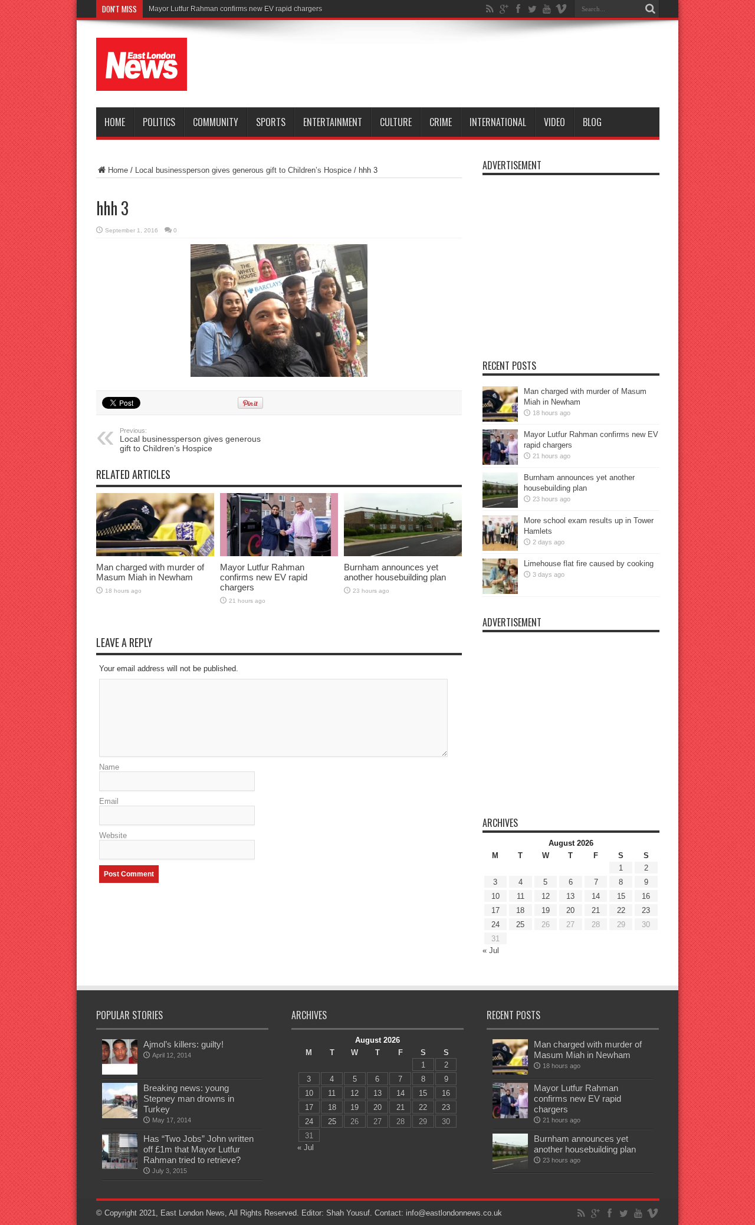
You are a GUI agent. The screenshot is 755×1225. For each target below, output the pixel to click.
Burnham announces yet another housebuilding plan (395, 572)
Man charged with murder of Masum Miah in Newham (150, 572)
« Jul (490, 950)
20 (570, 910)
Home (114, 122)
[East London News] (141, 64)
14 (596, 896)
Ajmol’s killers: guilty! (183, 1044)
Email (109, 801)
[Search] (650, 9)
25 (520, 924)
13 (570, 896)
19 (545, 910)
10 (495, 896)
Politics (159, 122)
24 (495, 924)
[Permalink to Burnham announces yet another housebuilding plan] (403, 524)
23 (646, 910)
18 (520, 910)
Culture (396, 122)
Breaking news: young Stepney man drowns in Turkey (188, 1098)
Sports (270, 122)
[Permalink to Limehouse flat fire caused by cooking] (500, 576)
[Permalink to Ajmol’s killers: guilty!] (119, 1057)
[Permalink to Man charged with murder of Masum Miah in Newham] (155, 524)
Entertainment (332, 122)
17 (495, 910)
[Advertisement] (444, 66)
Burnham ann (170, 9)
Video (554, 122)
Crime (440, 122)
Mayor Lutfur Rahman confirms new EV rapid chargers (263, 577)
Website (113, 835)
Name (109, 767)
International (498, 122)
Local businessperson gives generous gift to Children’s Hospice (243, 170)
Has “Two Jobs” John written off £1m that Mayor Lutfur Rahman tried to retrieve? (198, 1149)
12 (545, 896)
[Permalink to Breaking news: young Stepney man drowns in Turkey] (119, 1100)
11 (520, 896)
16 (646, 896)
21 (596, 910)
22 (621, 910)
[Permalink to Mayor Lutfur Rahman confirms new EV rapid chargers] (279, 524)
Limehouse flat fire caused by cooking (589, 563)
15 (621, 896)
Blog (592, 122)
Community (215, 122)
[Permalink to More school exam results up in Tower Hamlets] (500, 533)
